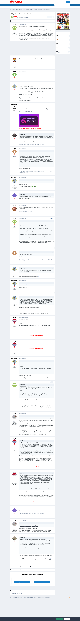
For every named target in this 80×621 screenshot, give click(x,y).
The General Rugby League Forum (24, 17)
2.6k (15, 185)
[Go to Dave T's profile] (14, 417)
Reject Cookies (66, 618)
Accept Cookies (59, 618)
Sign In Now (42, 582)
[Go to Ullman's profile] (14, 135)
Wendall (14, 24)
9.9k (15, 140)
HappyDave (14, 507)
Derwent (14, 205)
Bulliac (14, 535)
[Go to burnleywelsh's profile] (57, 51)
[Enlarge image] (48, 109)
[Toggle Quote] (20, 134)
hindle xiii (14, 192)
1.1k (14, 79)
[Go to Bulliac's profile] (14, 538)
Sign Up (68, 1)
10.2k (15, 156)
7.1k (14, 325)
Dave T (14, 413)
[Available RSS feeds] (69, 597)
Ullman (14, 132)
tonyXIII (14, 317)
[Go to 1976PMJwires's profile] (14, 86)
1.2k (14, 543)
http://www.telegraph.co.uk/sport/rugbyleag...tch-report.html (28, 510)
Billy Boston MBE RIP (61, 35)
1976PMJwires (14, 83)
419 (14, 32)
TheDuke (14, 71)
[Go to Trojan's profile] (14, 152)
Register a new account (22, 582)
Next (14, 569)
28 (14, 112)
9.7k (15, 200)
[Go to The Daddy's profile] (57, 47)
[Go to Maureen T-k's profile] (57, 43)
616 (14, 515)
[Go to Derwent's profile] (14, 209)
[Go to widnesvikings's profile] (14, 107)
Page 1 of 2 (19, 569)
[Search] (69, 5)
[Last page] (16, 21)
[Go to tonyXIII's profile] (14, 321)
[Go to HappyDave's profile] (14, 510)
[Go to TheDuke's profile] (14, 75)
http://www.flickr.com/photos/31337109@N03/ (25, 566)
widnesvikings (14, 104)
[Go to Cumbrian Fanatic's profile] (57, 35)
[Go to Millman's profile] (14, 60)
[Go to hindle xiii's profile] (14, 195)
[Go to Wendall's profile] (12, 17)
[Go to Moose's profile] (57, 39)
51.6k (15, 421)
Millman (14, 56)
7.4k (14, 213)
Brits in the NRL (60, 50)
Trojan (14, 148)
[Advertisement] (26, 48)
